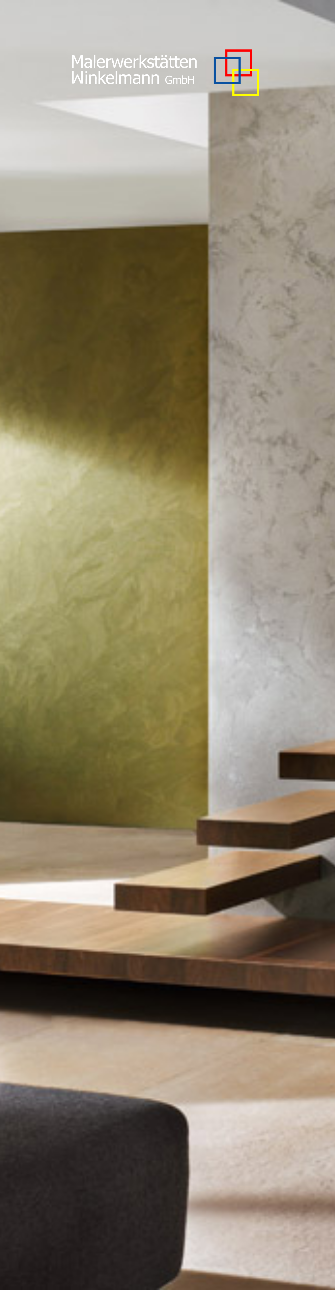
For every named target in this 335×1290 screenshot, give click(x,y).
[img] (167, 645)
